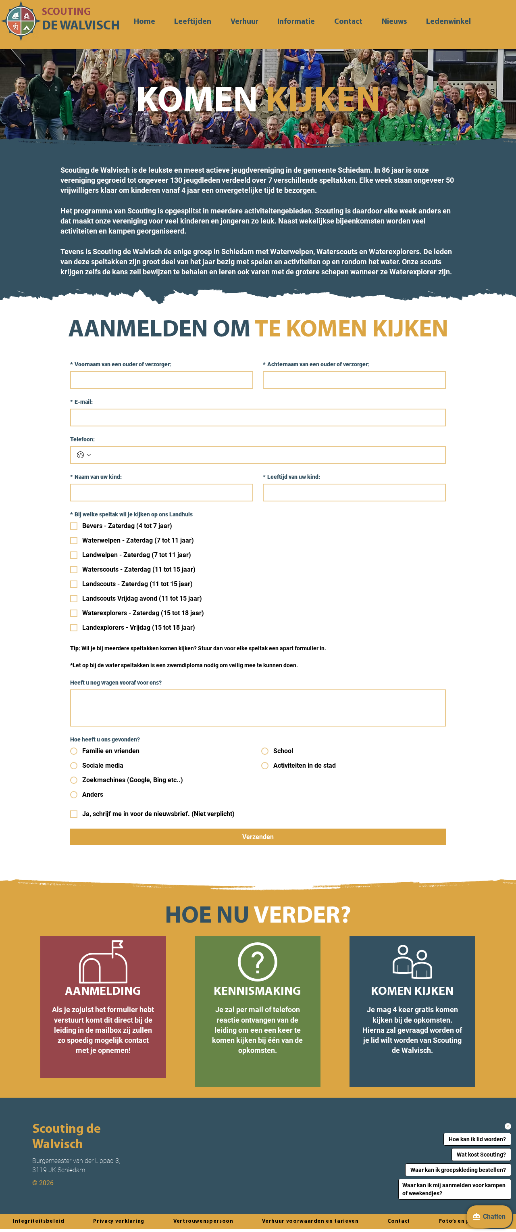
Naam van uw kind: (96, 477)
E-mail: (81, 402)
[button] (296, 22)
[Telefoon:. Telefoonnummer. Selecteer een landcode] (84, 455)
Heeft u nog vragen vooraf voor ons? (116, 682)
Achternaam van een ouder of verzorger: (316, 364)
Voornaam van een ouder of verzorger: (120, 364)
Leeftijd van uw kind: (291, 477)
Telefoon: (82, 439)
